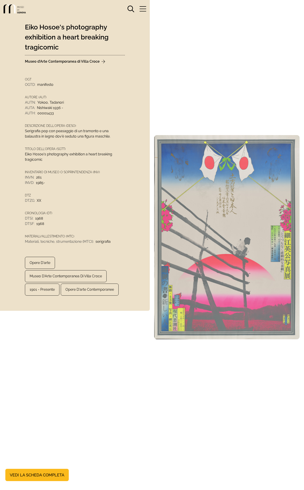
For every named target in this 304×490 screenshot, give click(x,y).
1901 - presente (42, 289)
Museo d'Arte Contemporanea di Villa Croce (66, 276)
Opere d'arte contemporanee (89, 289)
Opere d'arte (40, 263)
